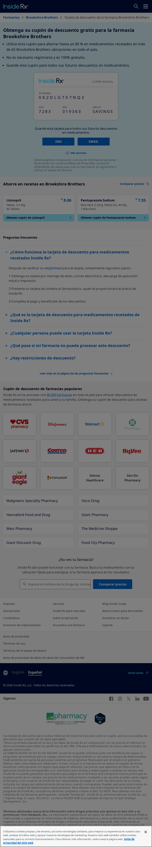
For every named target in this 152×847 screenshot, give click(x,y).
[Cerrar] (145, 832)
